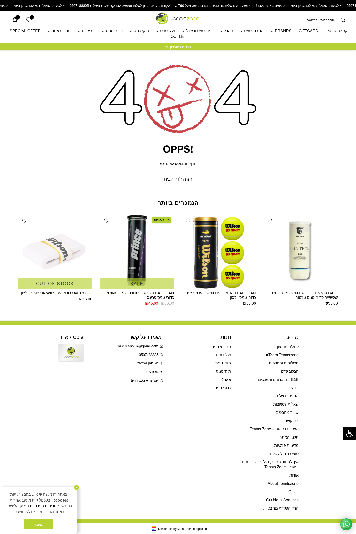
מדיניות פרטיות (286, 445)
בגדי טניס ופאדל (199, 30)
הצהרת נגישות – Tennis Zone (274, 428)
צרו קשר (292, 420)
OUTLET (178, 36)
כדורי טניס (114, 30)
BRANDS (283, 30)
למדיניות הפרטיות (44, 506)
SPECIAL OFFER (25, 30)
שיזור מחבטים (287, 412)
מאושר (39, 524)
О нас (293, 491)
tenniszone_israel (144, 380)
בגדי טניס (223, 362)
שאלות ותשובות (286, 404)
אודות (294, 475)
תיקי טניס (141, 30)
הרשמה (312, 20)
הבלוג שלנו (290, 371)
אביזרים (88, 30)
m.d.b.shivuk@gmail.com (138, 345)
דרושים (293, 387)
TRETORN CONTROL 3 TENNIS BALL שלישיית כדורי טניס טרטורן (304, 295)
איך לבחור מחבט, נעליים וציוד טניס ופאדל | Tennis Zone (270, 464)
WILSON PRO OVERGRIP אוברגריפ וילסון (56, 293)
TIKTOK (152, 371)
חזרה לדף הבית (178, 179)
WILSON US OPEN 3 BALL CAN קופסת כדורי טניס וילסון (221, 295)
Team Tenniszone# (282, 354)
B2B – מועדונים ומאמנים (278, 379)
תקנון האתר (289, 437)
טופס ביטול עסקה (284, 453)
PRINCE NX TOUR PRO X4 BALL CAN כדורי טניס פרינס (139, 295)
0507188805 (148, 354)
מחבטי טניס (254, 30)
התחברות (327, 20)
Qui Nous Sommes (282, 499)
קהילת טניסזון (336, 30)
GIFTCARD (308, 30)
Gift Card (71, 356)
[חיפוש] (343, 20)
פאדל (228, 30)
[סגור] (76, 487)
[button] (349, 433)
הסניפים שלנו (288, 395)
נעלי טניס (167, 30)
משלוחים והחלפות (284, 362)
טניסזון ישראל (147, 362)
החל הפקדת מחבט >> (280, 508)
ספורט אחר (61, 30)
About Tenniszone (283, 483)
